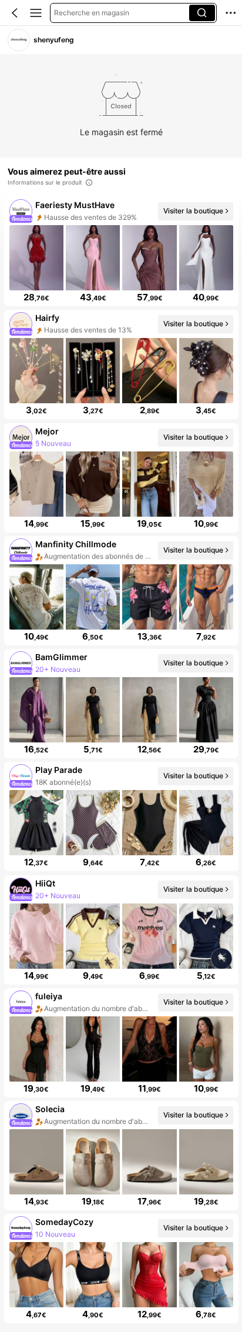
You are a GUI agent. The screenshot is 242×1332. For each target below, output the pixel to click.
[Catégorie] (35, 13)
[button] (14, 13)
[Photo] (20, 211)
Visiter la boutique (193, 210)
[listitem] (121, 251)
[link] (18, 39)
